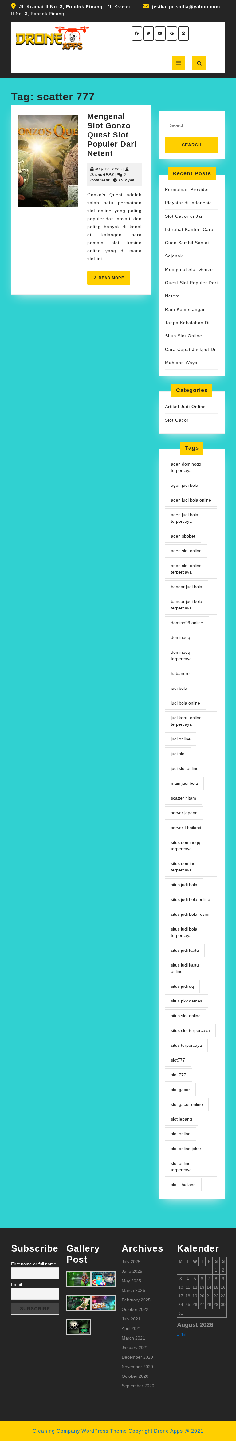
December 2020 (137, 1357)
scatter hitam (183, 798)
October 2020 (135, 1376)
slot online (181, 1133)
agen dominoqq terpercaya (186, 467)
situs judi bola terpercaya (184, 932)
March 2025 (133, 1290)
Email (16, 1284)
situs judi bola (184, 884)
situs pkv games (186, 1000)
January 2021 (135, 1347)
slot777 (178, 1060)
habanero (180, 673)
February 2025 (136, 1299)
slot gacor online (187, 1104)
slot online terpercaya (181, 1166)
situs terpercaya (186, 1045)
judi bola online (185, 703)
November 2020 (137, 1366)
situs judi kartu (185, 950)
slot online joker (186, 1148)
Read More (114, 280)
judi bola (179, 688)
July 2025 (131, 1261)
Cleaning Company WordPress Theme (80, 1431)
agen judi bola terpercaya (184, 518)
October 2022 (135, 1309)
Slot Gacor (177, 420)
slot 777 (178, 1074)
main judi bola (184, 783)
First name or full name (33, 1263)
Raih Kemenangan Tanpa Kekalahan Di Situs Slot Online (187, 322)
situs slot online (186, 1015)
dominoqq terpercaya (181, 655)
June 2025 (132, 1271)
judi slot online (185, 768)
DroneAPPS (102, 175)
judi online (181, 738)
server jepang (184, 812)
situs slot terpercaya (190, 1030)
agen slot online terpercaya (186, 568)
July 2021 (131, 1318)
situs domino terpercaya (183, 866)
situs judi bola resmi (190, 914)
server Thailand (186, 827)
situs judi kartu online (185, 968)
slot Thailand (183, 1184)
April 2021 (131, 1328)
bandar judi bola (186, 586)
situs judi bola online (190, 899)
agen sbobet (183, 536)
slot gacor (180, 1089)
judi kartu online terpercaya (186, 721)
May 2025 (131, 1280)
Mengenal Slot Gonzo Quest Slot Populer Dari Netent (112, 134)
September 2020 (138, 1385)
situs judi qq (182, 986)
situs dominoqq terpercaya (185, 845)
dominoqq (180, 637)
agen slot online (186, 550)
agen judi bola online (191, 500)
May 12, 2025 (108, 169)
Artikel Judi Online (185, 406)
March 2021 (133, 1338)
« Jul (181, 1334)
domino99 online (187, 622)
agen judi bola (184, 485)
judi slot (178, 753)
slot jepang (181, 1119)
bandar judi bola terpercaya (186, 604)
